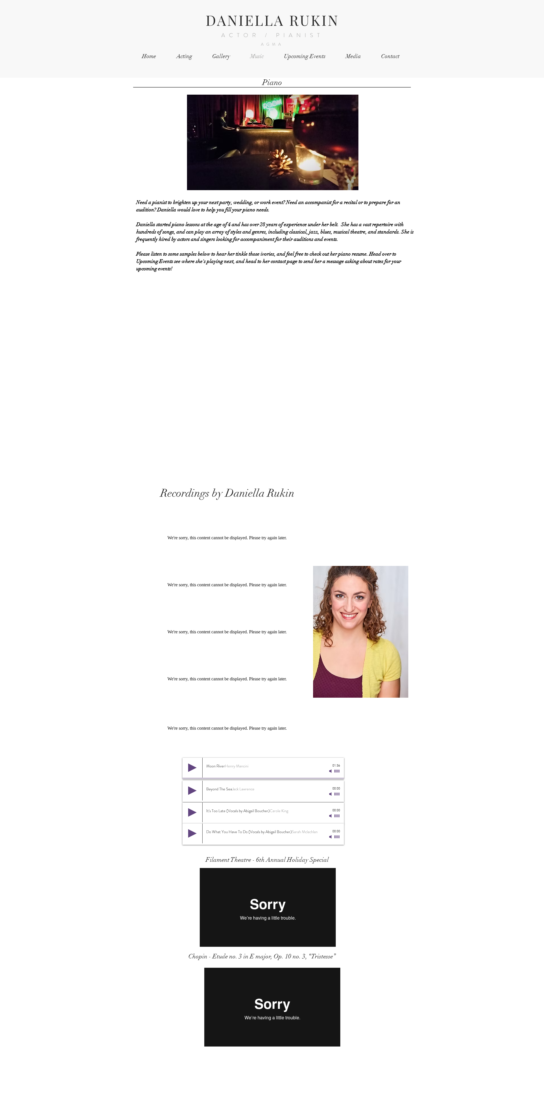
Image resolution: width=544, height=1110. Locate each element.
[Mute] (331, 771)
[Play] (192, 767)
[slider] (337, 771)
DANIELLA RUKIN (272, 19)
